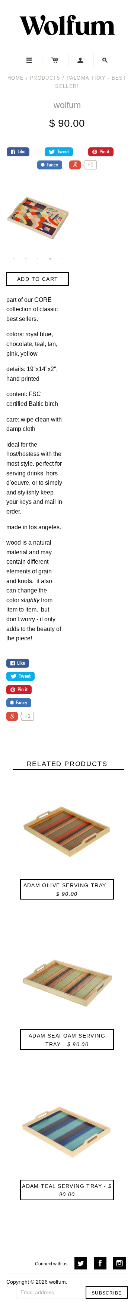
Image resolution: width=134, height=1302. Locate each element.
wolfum (67, 105)
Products (45, 78)
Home (15, 78)
